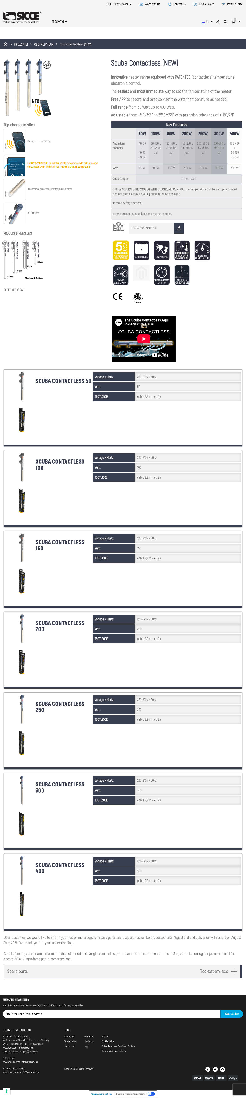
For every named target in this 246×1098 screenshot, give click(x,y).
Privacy (105, 1036)
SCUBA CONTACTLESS (143, 228)
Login (86, 1046)
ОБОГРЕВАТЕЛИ (44, 44)
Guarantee (89, 1036)
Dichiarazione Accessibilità (114, 1051)
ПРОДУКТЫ (21, 44)
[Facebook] (207, 1069)
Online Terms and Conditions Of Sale (118, 1046)
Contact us (69, 1036)
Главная (6, 44)
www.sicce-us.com (11, 1061)
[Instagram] (222, 1069)
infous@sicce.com (30, 1061)
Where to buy (70, 1041)
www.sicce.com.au (11, 1072)
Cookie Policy (108, 1041)
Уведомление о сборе (101, 1094)
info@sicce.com (26, 1047)
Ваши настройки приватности (130, 1094)
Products (88, 1041)
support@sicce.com (29, 1051)
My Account (69, 1046)
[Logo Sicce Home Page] (22, 17)
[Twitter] (215, 1069)
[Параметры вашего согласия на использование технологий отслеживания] (6, 1091)
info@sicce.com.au (30, 1072)
